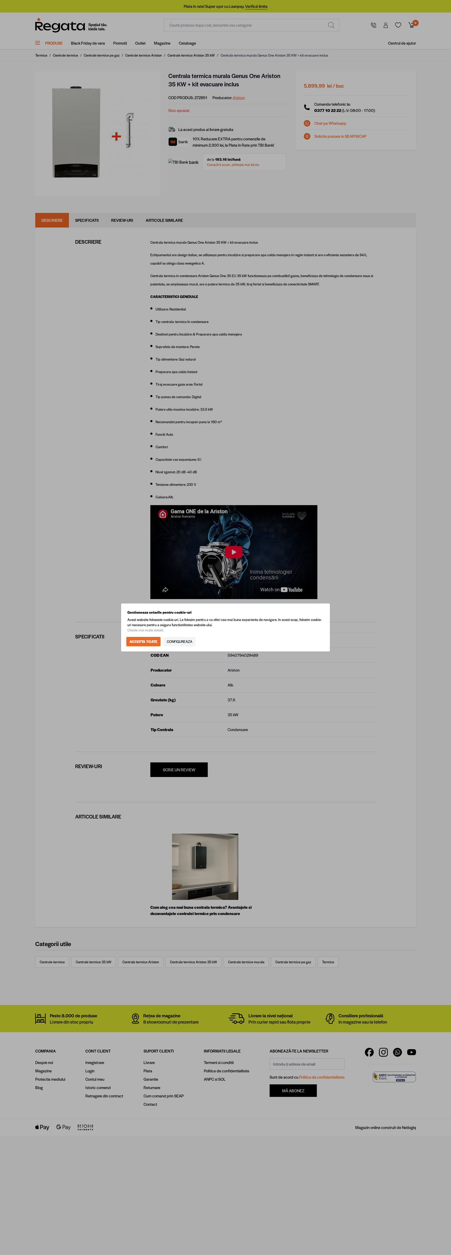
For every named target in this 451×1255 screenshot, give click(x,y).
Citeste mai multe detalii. (145, 630)
